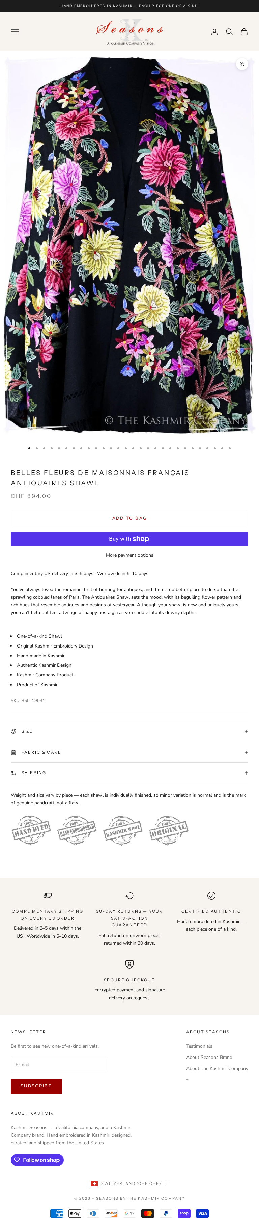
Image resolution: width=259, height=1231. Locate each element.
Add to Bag (129, 518)
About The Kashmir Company (217, 1068)
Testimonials (199, 1046)
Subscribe (36, 1086)
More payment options (129, 555)
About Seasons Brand (209, 1057)
